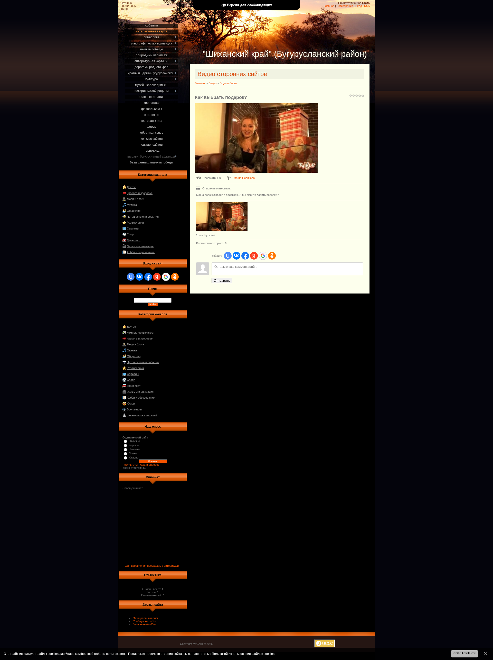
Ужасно (133, 457)
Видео (212, 83)
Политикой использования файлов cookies (243, 653)
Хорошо (134, 445)
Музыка (132, 204)
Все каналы (134, 409)
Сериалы (133, 228)
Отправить (222, 280)
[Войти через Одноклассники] (175, 277)
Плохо (133, 453)
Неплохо (134, 449)
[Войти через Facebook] (148, 277)
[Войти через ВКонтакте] (139, 277)
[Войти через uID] (131, 277)
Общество (133, 210)
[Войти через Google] (166, 277)
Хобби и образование (141, 252)
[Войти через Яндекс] (157, 277)
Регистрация (345, 5)
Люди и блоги (135, 198)
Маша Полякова (244, 177)
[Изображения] (222, 216)
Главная (329, 5)
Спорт (131, 234)
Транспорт (133, 240)
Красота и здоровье (140, 193)
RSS (367, 5)
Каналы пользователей (142, 415)
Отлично (134, 441)
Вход (358, 5)
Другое (131, 187)
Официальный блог (145, 618)
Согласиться (464, 653)
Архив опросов (149, 464)
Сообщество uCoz (145, 621)
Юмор (131, 403)
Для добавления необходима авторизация (152, 565)
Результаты (130, 464)
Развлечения (135, 222)
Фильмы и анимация (140, 246)
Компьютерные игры (140, 332)
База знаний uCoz (144, 624)
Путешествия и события (143, 216)
